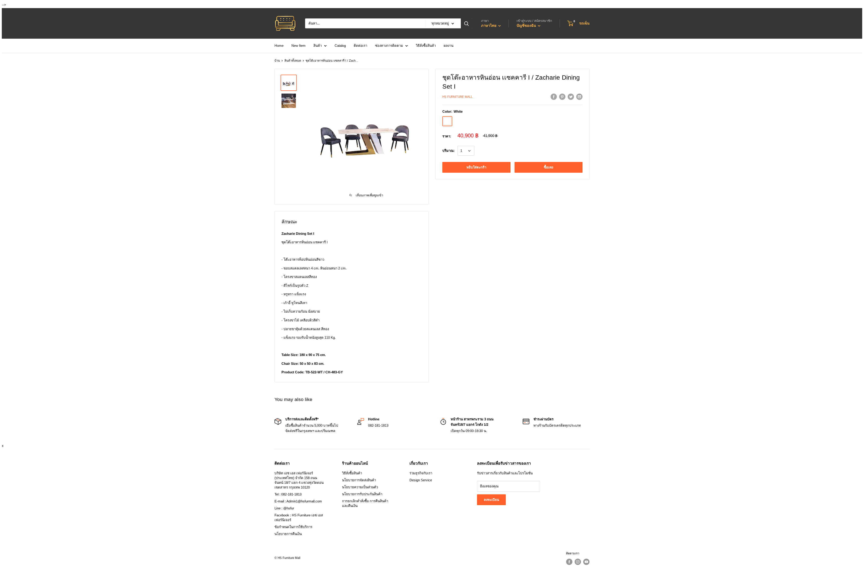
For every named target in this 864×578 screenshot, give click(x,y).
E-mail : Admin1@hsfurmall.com (298, 501)
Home (279, 45)
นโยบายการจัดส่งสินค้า (359, 480)
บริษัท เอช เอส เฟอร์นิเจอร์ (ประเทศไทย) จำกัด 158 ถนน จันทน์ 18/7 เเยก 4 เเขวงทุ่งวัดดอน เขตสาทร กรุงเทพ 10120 (299, 480)
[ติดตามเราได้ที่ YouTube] (586, 562)
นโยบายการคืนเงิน (288, 534)
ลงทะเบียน (491, 500)
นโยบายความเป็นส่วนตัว (360, 487)
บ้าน (277, 60)
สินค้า (317, 45)
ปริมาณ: (448, 151)
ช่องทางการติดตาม (389, 45)
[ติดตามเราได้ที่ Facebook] (569, 562)
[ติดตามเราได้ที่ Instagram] (578, 562)
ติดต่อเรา (360, 45)
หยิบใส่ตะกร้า (476, 167)
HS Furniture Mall (457, 97)
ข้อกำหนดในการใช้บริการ (293, 527)
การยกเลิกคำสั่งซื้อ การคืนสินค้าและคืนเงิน (365, 503)
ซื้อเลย (548, 167)
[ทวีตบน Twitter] (571, 96)
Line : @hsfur (284, 508)
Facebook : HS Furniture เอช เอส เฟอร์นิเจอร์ (298, 517)
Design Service (421, 480)
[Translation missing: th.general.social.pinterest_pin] (562, 96)
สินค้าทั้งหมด (292, 60)
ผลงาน (448, 45)
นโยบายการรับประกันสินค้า (362, 494)
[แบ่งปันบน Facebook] (554, 96)
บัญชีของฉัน (527, 25)
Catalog (340, 45)
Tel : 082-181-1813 (288, 494)
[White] (447, 121)
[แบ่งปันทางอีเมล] (579, 96)
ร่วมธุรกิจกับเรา (421, 473)
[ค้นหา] (466, 23)
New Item (298, 45)
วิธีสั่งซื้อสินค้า (426, 45)
